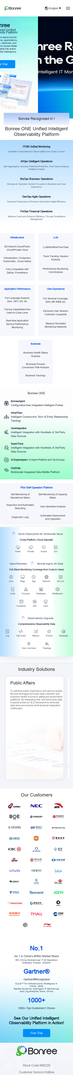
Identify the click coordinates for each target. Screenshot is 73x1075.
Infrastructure (17, 237)
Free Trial (36, 1033)
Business (35, 343)
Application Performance (17, 288)
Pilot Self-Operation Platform (36, 487)
